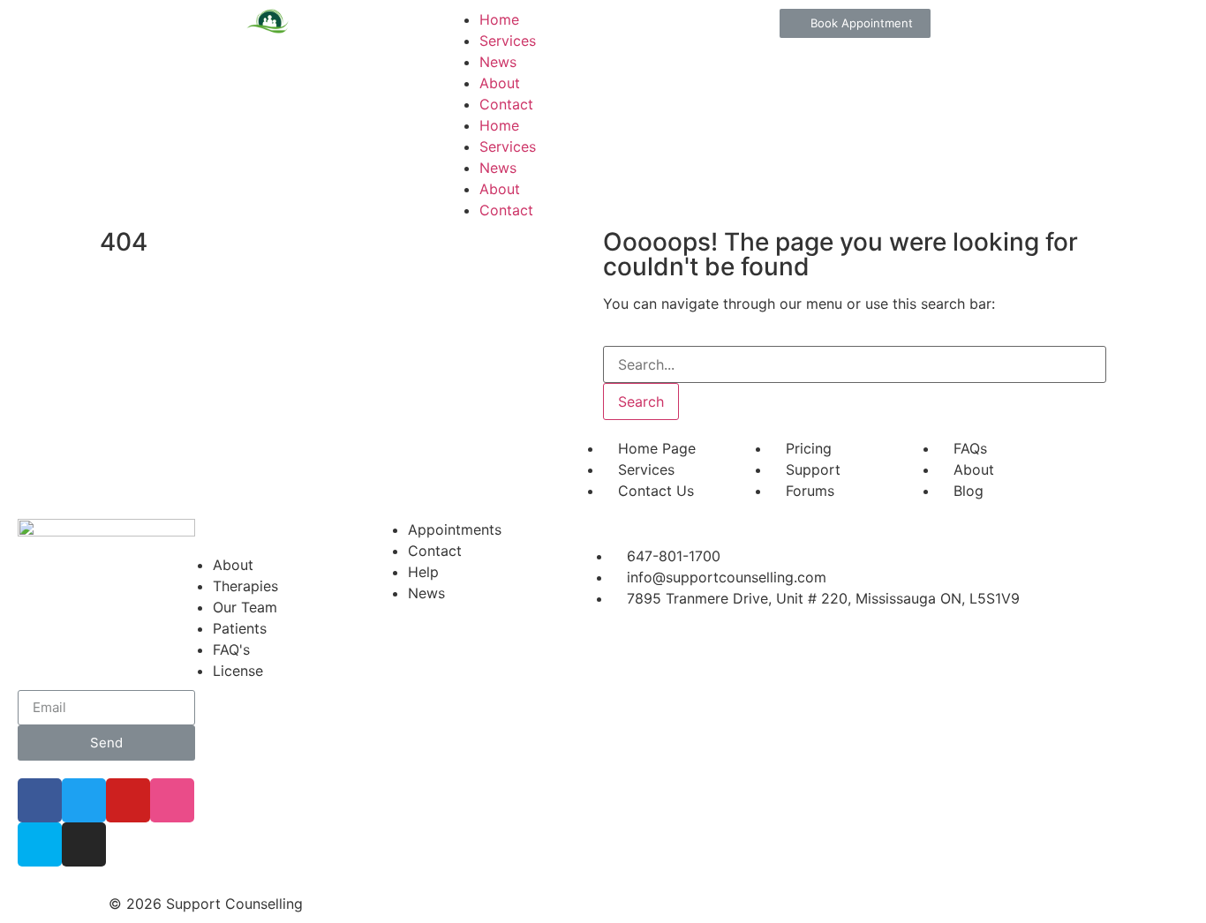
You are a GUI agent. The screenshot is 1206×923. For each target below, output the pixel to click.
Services (507, 40)
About (499, 83)
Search (641, 401)
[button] (855, 23)
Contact (506, 104)
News (497, 62)
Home (499, 19)
